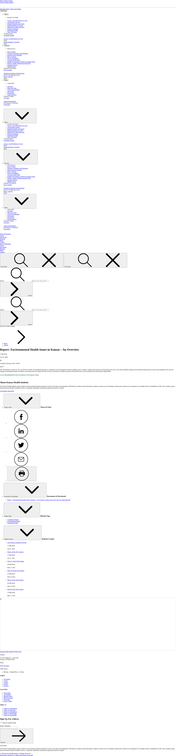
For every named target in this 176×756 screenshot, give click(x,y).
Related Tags (8, 516)
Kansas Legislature (12, 29)
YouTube (10, 713)
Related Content (8, 539)
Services (6, 686)
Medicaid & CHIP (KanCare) (15, 27)
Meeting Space (11, 67)
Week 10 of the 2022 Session (15, 570)
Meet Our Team (11, 88)
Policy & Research (5, 234)
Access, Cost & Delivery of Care (13, 39)
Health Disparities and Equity (15, 24)
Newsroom (10, 91)
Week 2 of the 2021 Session (15, 552)
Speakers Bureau (12, 65)
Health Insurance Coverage (15, 25)
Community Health (12, 519)
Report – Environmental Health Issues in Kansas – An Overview (38, 500)
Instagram (10, 712)
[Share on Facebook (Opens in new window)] (21, 423)
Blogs (1, 240)
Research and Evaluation (14, 55)
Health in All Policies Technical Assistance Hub (21, 62)
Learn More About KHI (7, 391)
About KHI (10, 209)
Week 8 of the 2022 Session (15, 589)
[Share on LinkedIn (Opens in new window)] (21, 437)
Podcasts (2, 239)
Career (6, 681)
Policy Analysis (11, 57)
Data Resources (11, 95)
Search (30, 295)
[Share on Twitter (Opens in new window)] (21, 451)
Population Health (12, 30)
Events (2, 235)
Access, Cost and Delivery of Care (17, 20)
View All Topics (12, 32)
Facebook (10, 708)
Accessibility (7, 694)
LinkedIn (10, 715)
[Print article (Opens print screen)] (21, 474)
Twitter (9, 710)
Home (5, 343)
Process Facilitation (13, 58)
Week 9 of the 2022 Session (15, 580)
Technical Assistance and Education (17, 53)
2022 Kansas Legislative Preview (17, 542)
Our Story (10, 86)
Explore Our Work (12, 124)
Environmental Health (13, 521)
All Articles (7, 679)
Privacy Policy (8, 701)
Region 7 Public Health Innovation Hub (18, 63)
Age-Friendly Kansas (13, 22)
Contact (2, 242)
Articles (6, 345)
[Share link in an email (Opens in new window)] (21, 465)
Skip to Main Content (6, 1)
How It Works (11, 52)
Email (5, 726)
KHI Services (11, 165)
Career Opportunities (13, 90)
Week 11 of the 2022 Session (15, 561)
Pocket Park (10, 93)
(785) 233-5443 (4, 666)
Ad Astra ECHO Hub (13, 60)
